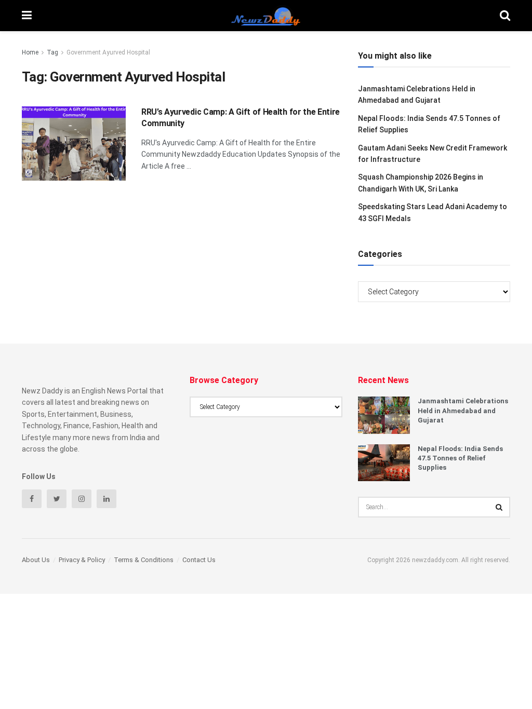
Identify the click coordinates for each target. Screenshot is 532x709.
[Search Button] (499, 507)
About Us (36, 560)
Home (30, 52)
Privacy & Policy (82, 560)
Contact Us (199, 560)
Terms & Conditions (144, 560)
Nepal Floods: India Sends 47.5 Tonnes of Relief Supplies (460, 458)
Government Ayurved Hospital (108, 52)
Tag (52, 52)
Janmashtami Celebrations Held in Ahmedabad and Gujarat (463, 410)
